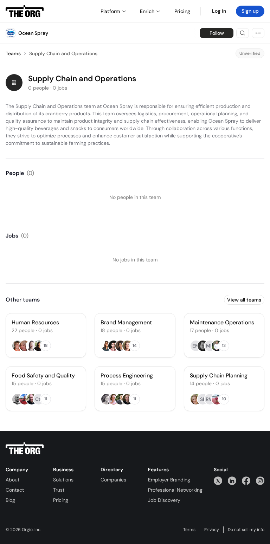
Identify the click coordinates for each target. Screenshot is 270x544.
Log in (219, 11)
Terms (189, 529)
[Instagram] (260, 480)
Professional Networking (175, 490)
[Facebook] (246, 480)
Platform (110, 11)
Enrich (147, 11)
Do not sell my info (246, 529)
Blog (10, 500)
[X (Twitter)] (218, 480)
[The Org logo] (25, 448)
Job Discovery (164, 500)
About (12, 480)
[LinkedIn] (232, 480)
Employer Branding (169, 480)
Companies (113, 480)
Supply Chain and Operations (63, 53)
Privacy (211, 529)
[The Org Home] (25, 11)
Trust (58, 490)
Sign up (250, 11)
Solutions (63, 480)
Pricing (60, 500)
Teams (13, 53)
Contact (15, 490)
